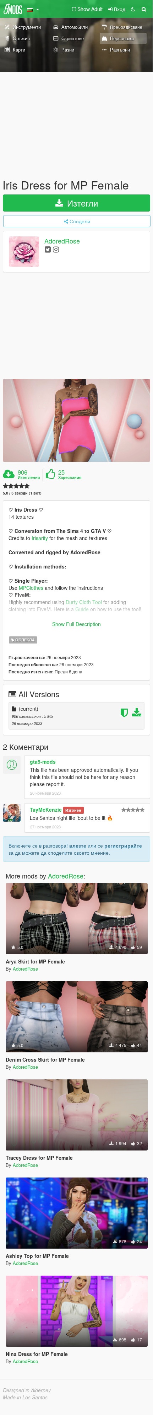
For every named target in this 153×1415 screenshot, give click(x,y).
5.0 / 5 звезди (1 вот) (22, 493)
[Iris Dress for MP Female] (76, 420)
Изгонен (73, 810)
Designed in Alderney (27, 1390)
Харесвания (69, 477)
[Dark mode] (133, 9)
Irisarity (40, 537)
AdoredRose (62, 241)
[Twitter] (47, 249)
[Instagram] (56, 249)
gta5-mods (43, 761)
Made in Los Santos (25, 1397)
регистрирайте (123, 845)
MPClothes (31, 587)
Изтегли (81, 203)
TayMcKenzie (46, 809)
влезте (77, 845)
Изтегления (29, 477)
